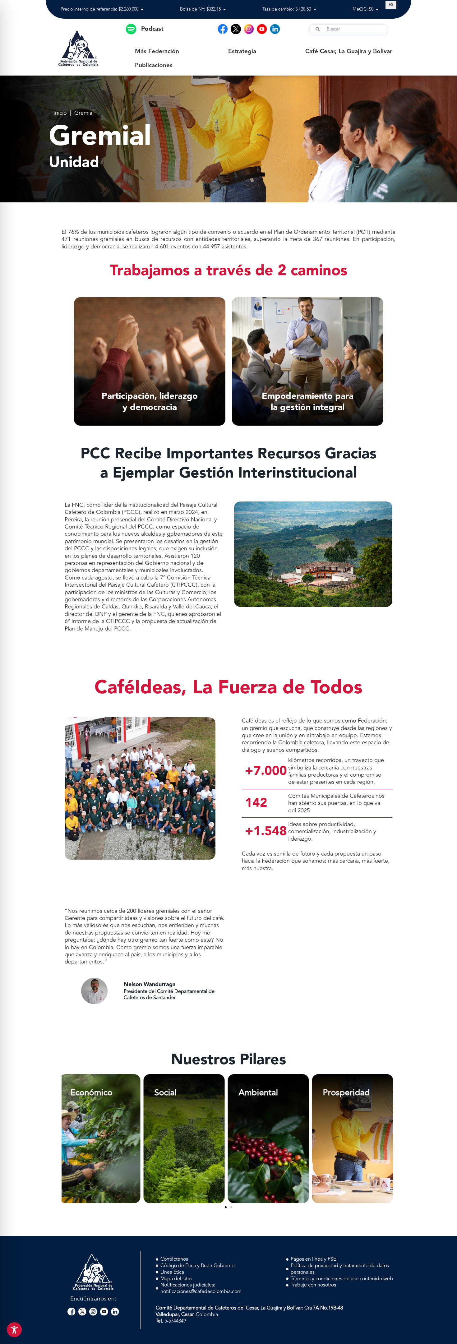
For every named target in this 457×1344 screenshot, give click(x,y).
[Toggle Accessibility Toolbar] (14, 1330)
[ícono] (236, 29)
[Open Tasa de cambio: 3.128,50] (314, 9)
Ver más (102, 1184)
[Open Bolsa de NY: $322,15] (224, 9)
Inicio (60, 113)
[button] (226, 1207)
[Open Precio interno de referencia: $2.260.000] (142, 9)
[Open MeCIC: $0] (377, 9)
